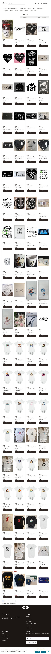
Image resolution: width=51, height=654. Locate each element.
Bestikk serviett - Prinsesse (6, 331)
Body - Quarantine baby (43, 476)
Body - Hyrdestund (31, 446)
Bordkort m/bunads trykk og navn (43, 592)
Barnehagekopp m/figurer (6, 273)
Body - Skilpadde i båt (31, 505)
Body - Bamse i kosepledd (30, 360)
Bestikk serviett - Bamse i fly (30, 302)
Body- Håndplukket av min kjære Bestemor (19, 563)
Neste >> (22, 600)
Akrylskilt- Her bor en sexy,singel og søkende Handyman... (43, 157)
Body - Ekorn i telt (31, 388)
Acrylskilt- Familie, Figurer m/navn (43, 41)
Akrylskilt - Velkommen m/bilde (41, 128)
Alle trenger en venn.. (7, 214)
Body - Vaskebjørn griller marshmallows (43, 505)
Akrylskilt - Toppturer (31, 127)
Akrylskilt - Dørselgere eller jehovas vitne (30, 70)
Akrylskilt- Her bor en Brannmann (31, 157)
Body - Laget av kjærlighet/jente (6, 476)
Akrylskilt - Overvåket (41, 99)
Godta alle (43, 651)
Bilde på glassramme (17, 331)
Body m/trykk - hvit (7, 533)
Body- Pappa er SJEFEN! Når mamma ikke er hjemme (42, 563)
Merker (35, 10)
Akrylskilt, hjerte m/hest (30, 186)
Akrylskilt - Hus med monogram (31, 99)
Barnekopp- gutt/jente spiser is (31, 273)
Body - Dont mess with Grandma (7, 389)
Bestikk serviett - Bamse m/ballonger (43, 302)
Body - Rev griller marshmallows (7, 505)
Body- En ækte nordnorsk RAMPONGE (6, 563)
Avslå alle (37, 651)
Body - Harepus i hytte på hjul (18, 418)
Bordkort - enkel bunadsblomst (30, 592)
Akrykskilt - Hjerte (19, 69)
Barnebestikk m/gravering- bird (43, 244)
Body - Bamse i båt (19, 359)
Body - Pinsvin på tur (31, 475)
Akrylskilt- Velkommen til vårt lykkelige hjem (7, 186)
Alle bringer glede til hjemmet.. (43, 186)
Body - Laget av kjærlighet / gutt (42, 447)
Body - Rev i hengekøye (5, 360)
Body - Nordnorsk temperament (19, 476)
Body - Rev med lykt (19, 504)
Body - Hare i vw (6, 417)
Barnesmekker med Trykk (7, 302)
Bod (40, 330)
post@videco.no (29, 627)
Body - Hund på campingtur (6, 447)
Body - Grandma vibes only (42, 389)
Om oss (3, 633)
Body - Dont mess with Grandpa (19, 389)
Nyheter (31, 10)
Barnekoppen (42, 272)
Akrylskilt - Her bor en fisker (43, 70)
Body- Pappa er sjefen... (6, 592)
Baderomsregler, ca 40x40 (19, 244)
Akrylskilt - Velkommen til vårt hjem (7, 157)
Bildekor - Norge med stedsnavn (30, 331)
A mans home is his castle (19, 41)
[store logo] (5, 3)
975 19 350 (30, 625)
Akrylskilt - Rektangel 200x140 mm (7, 128)
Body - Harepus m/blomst (30, 418)
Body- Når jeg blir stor (31, 563)
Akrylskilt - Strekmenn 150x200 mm (19, 128)
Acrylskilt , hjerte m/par (30, 41)
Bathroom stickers (19, 301)
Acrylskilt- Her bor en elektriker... (7, 70)
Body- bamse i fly (31, 533)
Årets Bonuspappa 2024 (19, 215)
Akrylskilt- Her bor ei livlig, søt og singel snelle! (19, 157)
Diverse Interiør (23, 8)
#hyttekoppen (6, 40)
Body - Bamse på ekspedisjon (43, 360)
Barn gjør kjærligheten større (31, 244)
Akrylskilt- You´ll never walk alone (18, 186)
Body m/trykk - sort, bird (19, 534)
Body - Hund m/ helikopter (42, 418)
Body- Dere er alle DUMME (43, 534)
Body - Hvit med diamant (18, 447)
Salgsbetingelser (5, 635)
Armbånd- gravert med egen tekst (43, 215)
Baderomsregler (6, 243)
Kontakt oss (4, 640)
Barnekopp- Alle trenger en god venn (19, 273)
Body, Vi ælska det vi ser (19, 592)
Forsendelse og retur (6, 638)
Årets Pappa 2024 (31, 214)
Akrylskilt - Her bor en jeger (7, 99)
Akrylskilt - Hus (18, 98)
